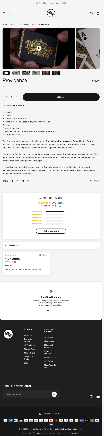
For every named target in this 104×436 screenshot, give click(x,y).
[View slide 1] (48, 310)
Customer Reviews (28, 340)
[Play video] (38, 48)
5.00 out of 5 (58, 203)
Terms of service (49, 433)
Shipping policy (74, 433)
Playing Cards (30, 349)
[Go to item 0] (6, 73)
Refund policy (27, 433)
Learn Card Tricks (28, 358)
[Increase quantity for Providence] (17, 97)
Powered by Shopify (75, 429)
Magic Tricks (29, 353)
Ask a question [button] (51, 231)
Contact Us (49, 337)
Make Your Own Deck (50, 366)
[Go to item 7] (56, 73)
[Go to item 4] (26, 73)
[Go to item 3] (16, 73)
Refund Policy (50, 357)
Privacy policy (37, 433)
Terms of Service (48, 352)
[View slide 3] (54, 310)
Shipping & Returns (48, 346)
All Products (29, 345)
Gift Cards (48, 361)
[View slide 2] (51, 310)
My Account (49, 341)
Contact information (61, 433)
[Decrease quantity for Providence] (5, 97)
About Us (28, 335)
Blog (26, 363)
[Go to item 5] (36, 73)
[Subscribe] (54, 394)
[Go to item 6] (46, 73)
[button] (37, 211)
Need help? (95, 181)
